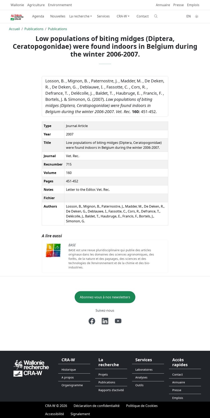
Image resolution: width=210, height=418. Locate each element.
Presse (178, 5)
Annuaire (163, 5)
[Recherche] (162, 16)
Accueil (14, 29)
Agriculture (36, 5)
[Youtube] (118, 321)
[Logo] (31, 368)
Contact (143, 16)
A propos (68, 377)
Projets (103, 374)
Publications (33, 29)
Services (103, 16)
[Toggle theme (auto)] (196, 16)
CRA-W (122, 16)
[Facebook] (92, 321)
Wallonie (17, 5)
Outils (139, 385)
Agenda (38, 16)
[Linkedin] (105, 321)
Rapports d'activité (111, 390)
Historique (69, 369)
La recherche (79, 16)
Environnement (60, 5)
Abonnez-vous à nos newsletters (105, 297)
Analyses (141, 377)
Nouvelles (57, 16)
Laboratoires (144, 369)
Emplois (193, 5)
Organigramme (72, 385)
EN (188, 16)
